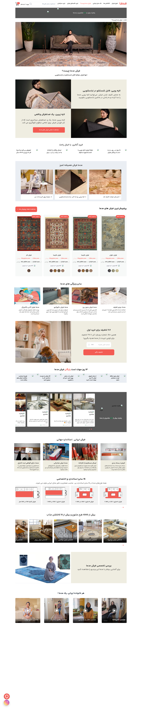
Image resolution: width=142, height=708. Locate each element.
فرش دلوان (113, 255)
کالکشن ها (106, 3)
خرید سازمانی (61, 3)
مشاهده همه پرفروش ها (27, 209)
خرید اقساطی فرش (72, 3)
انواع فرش (115, 3)
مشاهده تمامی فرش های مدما (49, 130)
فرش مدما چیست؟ (85, 3)
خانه (125, 20)
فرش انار (29, 255)
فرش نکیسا (85, 255)
